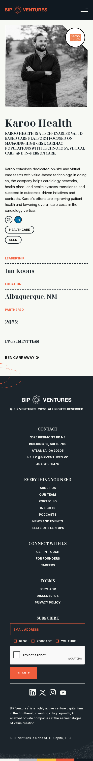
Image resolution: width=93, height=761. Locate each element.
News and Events (47, 521)
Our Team (47, 494)
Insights (47, 508)
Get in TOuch (47, 552)
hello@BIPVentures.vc (47, 457)
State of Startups (47, 528)
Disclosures (48, 596)
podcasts (47, 514)
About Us (48, 488)
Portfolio (48, 501)
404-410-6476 (47, 464)
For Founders (48, 558)
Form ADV (47, 589)
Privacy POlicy (48, 602)
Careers (47, 565)
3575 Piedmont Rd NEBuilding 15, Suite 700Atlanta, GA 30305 (47, 443)
